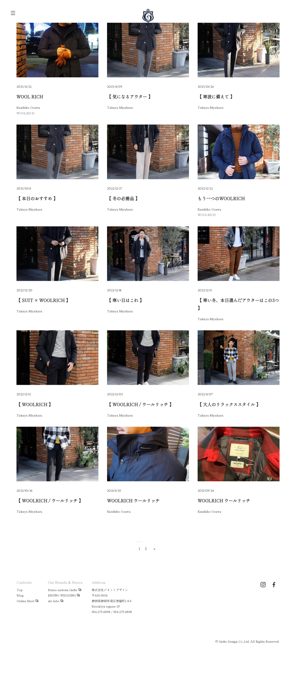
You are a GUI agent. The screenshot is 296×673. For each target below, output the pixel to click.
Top (20, 590)
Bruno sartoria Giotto (62, 590)
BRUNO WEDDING (62, 595)
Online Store (25, 601)
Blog (20, 595)
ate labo (53, 601)
